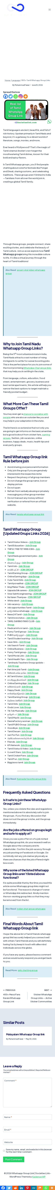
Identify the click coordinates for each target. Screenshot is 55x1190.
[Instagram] (20, 96)
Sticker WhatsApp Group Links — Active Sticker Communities (41, 996)
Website (8, 1142)
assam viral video (26, 270)
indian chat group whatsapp (31, 908)
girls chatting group (28, 970)
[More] (25, 96)
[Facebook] (5, 96)
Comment (10, 1080)
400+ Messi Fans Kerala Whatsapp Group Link (11, 996)
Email (7, 1129)
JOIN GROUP (36, 573)
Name (8, 1117)
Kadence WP (39, 1176)
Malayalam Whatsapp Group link (25, 1034)
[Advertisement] (27, 50)
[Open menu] (49, 10)
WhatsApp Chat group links (37, 367)
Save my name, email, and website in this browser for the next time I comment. (29, 1150)
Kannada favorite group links (31, 778)
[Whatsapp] (15, 96)
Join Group (35, 542)
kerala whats (23, 514)
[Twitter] (10, 96)
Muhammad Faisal (22, 85)
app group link (37, 514)
